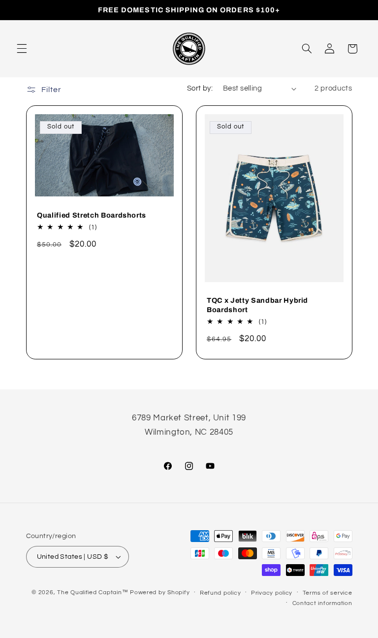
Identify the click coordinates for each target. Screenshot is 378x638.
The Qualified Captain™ (92, 592)
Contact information (322, 603)
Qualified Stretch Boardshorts (91, 215)
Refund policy (220, 593)
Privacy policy (271, 593)
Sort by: (200, 88)
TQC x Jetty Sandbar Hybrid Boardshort (257, 305)
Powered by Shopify (159, 592)
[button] (21, 48)
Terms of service (327, 593)
